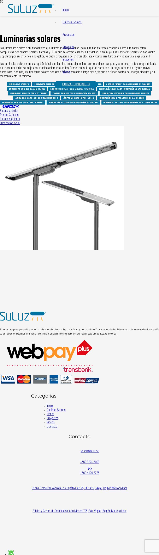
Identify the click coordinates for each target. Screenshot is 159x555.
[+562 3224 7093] (90, 458)
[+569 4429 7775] (90, 469)
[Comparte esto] (4, 107)
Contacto (52, 427)
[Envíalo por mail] (1, 107)
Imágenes (68, 60)
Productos (69, 35)
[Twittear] (7, 107)
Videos (67, 72)
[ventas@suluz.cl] (90, 447)
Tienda (50, 414)
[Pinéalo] (13, 107)
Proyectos (68, 47)
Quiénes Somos (72, 22)
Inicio (66, 10)
